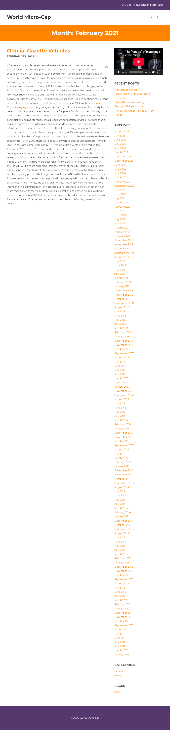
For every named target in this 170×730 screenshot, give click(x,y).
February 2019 (122, 282)
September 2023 (124, 185)
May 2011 (119, 642)
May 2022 (120, 198)
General (118, 671)
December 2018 (123, 290)
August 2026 (121, 131)
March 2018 (121, 328)
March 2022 (121, 202)
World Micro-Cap (29, 17)
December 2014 (123, 470)
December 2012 (123, 566)
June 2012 (120, 591)
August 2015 (121, 449)
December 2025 (123, 160)
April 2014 (120, 503)
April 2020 (120, 223)
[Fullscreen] (158, 72)
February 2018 (122, 332)
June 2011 (120, 637)
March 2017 (121, 378)
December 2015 (123, 432)
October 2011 (122, 621)
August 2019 (121, 257)
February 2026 (122, 156)
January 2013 (121, 562)
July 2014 (119, 491)
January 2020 (122, 236)
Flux (22, 140)
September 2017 (124, 353)
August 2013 (121, 533)
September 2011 (123, 625)
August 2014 (121, 487)
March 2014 (121, 508)
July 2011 (119, 633)
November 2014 (123, 474)
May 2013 (119, 545)
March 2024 (121, 177)
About (154, 17)
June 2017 (120, 365)
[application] (138, 61)
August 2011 (121, 629)
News (117, 675)
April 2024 (120, 173)
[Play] (118, 72)
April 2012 (119, 595)
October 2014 (122, 478)
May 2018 (120, 319)
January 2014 (121, 516)
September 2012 (124, 579)
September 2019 (124, 252)
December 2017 (123, 340)
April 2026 (120, 148)
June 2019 (120, 265)
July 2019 (119, 261)
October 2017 (122, 349)
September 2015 (123, 445)
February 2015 (122, 462)
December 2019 (123, 240)
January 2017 (121, 386)
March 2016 (121, 420)
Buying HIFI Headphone (128, 106)
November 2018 (123, 294)
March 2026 (121, 152)
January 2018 (122, 336)
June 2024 (120, 164)
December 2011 (123, 612)
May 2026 (120, 143)
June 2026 (120, 139)
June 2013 (120, 541)
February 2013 (122, 558)
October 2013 (122, 524)
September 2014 (124, 483)
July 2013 (119, 537)
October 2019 (122, 248)
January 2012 (121, 608)
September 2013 (124, 529)
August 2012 (121, 583)
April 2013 (119, 549)
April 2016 (119, 416)
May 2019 (120, 269)
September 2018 (124, 303)
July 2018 (119, 311)
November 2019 (123, 244)
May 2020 (120, 219)
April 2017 (120, 374)
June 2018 (120, 315)
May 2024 (120, 169)
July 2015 (119, 453)
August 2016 (121, 399)
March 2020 (121, 227)
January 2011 (121, 654)
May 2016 (119, 411)
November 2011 (123, 616)
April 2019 (120, 273)
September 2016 (124, 395)
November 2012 (123, 570)
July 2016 (119, 403)
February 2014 (122, 512)
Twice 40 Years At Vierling (129, 102)
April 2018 (120, 323)
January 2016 (121, 428)
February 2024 (122, 181)
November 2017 (123, 344)
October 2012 (122, 575)
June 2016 (120, 407)
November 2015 (123, 437)
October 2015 (122, 441)
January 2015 (121, 466)
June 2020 (120, 215)
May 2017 (120, 369)
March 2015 (121, 457)
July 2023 (119, 190)
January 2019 (121, 286)
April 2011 (119, 646)
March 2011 (120, 650)
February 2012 (122, 604)
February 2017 (122, 382)
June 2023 (120, 194)
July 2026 (119, 135)
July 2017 (119, 361)
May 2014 (120, 499)
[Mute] (153, 72)
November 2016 (123, 390)
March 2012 (121, 600)
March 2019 (121, 277)
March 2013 (121, 554)
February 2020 (122, 231)
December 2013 (123, 520)
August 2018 (121, 307)
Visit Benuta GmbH (125, 89)
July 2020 (120, 211)
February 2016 (122, 424)
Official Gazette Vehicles (38, 51)
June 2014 (120, 495)
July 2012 (119, 587)
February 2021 (122, 206)
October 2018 (122, 298)
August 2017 (121, 357)
